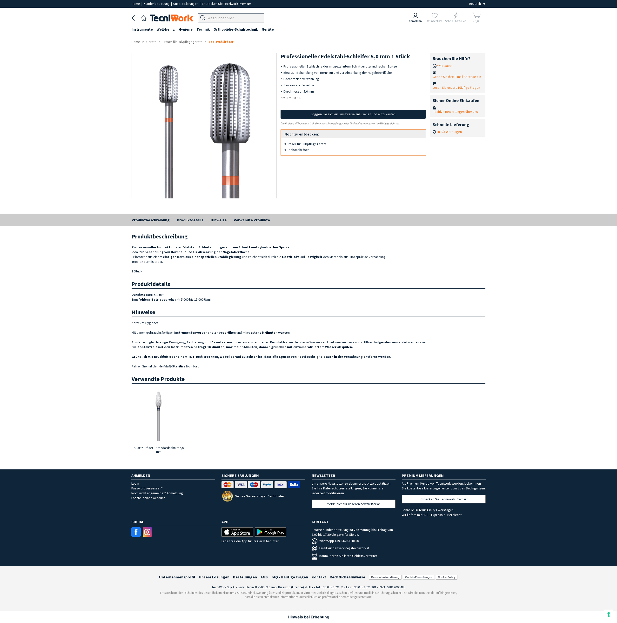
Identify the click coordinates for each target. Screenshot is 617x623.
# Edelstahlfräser (296, 150)
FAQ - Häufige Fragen (289, 577)
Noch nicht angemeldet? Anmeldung (157, 493)
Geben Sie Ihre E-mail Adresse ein (457, 76)
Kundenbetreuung (157, 3)
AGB (264, 577)
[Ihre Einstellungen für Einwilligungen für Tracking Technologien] (608, 614)
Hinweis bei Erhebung (308, 617)
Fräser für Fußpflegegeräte (182, 42)
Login (135, 483)
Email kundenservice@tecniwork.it (344, 548)
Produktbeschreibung (151, 219)
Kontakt (319, 577)
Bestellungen (245, 577)
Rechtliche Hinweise (347, 577)
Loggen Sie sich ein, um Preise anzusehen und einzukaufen (353, 114)
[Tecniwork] (144, 17)
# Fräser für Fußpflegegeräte (305, 144)
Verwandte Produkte (252, 219)
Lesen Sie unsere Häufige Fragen (456, 87)
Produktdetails (190, 219)
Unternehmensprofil (177, 577)
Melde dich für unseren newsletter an (354, 504)
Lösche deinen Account (148, 498)
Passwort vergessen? (147, 488)
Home (136, 3)
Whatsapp (444, 65)
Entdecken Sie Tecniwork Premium (227, 3)
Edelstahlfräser (221, 42)
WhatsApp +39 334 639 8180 (339, 541)
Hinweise (219, 219)
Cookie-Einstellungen (419, 577)
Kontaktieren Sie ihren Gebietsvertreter (348, 556)
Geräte (151, 42)
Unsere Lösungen (186, 3)
